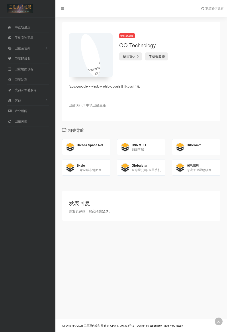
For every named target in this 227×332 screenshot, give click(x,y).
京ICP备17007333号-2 (120, 325)
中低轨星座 (127, 36)
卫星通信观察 (214, 8)
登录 (105, 211)
